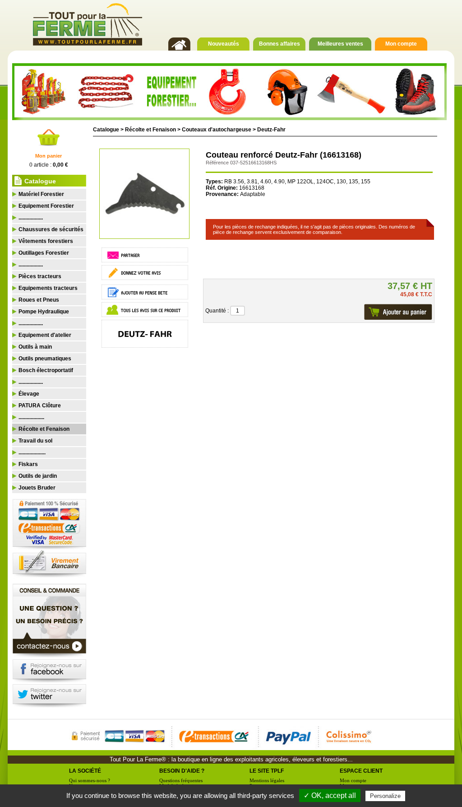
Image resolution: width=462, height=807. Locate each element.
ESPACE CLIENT (361, 771)
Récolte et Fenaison (150, 129)
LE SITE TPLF (266, 771)
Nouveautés (223, 44)
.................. (30, 218)
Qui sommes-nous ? (89, 780)
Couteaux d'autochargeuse (216, 129)
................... (31, 417)
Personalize (385, 796)
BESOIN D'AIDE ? (181, 771)
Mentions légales (266, 780)
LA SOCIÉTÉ (85, 771)
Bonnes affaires (279, 44)
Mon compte (401, 44)
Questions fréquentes (181, 780)
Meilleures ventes (340, 44)
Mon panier (48, 156)
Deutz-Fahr (271, 129)
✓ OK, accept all (330, 795)
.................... (32, 452)
